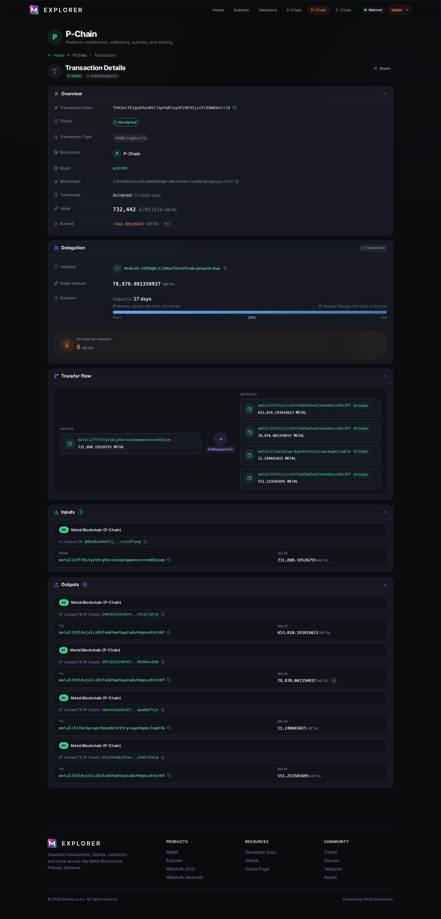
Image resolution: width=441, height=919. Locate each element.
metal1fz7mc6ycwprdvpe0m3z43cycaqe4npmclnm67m (112, 728)
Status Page (257, 868)
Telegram (333, 868)
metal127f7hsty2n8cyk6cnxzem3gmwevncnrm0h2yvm (112, 560)
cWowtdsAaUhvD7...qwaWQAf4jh (130, 710)
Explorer (174, 860)
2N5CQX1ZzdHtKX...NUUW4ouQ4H (130, 662)
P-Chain (318, 9)
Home (218, 9)
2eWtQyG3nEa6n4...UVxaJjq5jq (130, 614)
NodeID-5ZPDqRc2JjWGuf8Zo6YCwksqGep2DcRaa (172, 268)
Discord (331, 860)
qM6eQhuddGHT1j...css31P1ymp (112, 542)
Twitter (331, 852)
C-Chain (343, 9)
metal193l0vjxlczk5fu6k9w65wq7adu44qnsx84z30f (112, 632)
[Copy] (234, 108)
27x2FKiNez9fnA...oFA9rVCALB (130, 757)
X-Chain (294, 9)
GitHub (252, 860)
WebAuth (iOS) (180, 868)
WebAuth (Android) (184, 877)
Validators (268, 9)
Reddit (330, 877)
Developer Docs (260, 852)
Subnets (241, 9)
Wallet (397, 9)
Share (385, 68)
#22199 (120, 168)
